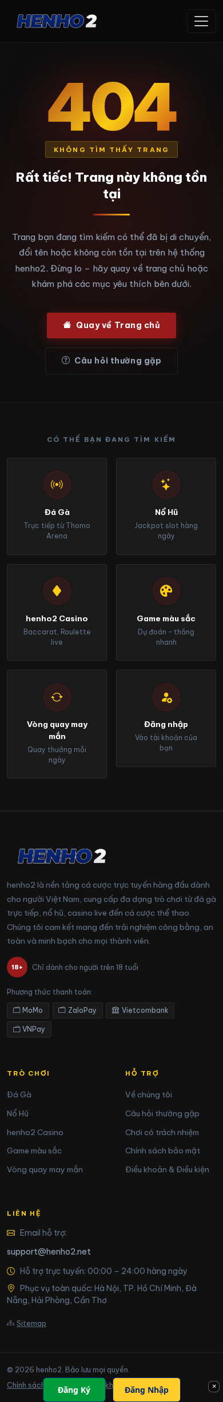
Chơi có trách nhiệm (162, 1132)
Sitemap (31, 1323)
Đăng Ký (74, 1389)
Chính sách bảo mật (162, 1150)
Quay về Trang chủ (118, 325)
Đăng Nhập (147, 1389)
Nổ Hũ (18, 1113)
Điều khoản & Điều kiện (167, 1169)
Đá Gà (19, 1094)
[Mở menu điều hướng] (201, 21)
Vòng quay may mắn (45, 1169)
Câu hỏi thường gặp (117, 361)
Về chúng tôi (148, 1094)
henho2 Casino (35, 1132)
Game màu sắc (34, 1150)
